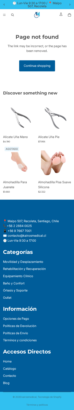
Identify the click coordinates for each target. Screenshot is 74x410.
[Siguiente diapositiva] (70, 4)
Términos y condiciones (20, 340)
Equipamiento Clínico (18, 276)
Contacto (9, 376)
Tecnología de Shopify (49, 396)
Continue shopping (37, 66)
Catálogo (9, 368)
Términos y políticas (37, 404)
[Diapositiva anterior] (4, 4)
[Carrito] (69, 15)
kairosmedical (29, 396)
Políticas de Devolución (19, 326)
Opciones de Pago (16, 318)
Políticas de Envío (15, 333)
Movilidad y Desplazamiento (23, 262)
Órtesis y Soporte (15, 290)
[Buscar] (12, 15)
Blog (6, 383)
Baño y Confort (13, 283)
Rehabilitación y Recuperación (24, 269)
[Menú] (4, 14)
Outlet (7, 297)
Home (7, 361)
